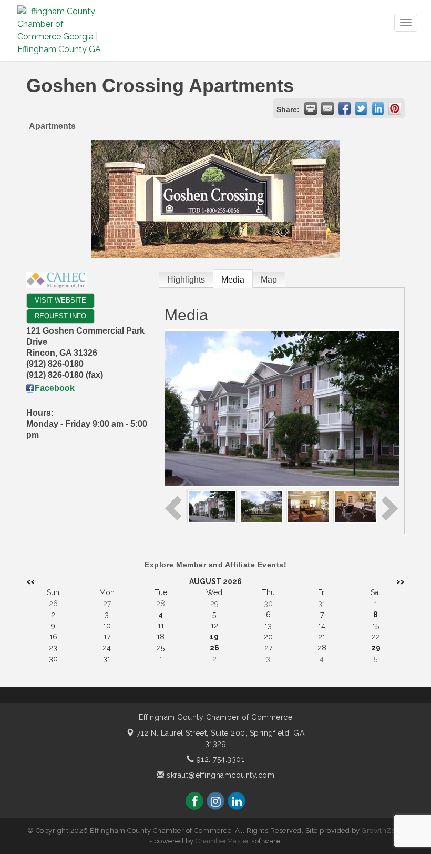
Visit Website (60, 300)
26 (214, 648)
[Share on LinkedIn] (378, 108)
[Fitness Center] (355, 505)
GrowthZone (383, 831)
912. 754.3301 (219, 759)
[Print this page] (310, 108)
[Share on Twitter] (361, 108)
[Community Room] (308, 505)
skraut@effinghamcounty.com (219, 775)
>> (400, 581)
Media (232, 279)
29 (376, 648)
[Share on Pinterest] (394, 108)
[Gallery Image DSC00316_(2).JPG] (212, 505)
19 (214, 636)
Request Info (60, 316)
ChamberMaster (223, 841)
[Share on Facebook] (344, 108)
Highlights (186, 279)
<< (30, 581)
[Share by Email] (327, 108)
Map (269, 279)
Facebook (55, 388)
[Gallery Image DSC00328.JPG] (261, 505)
